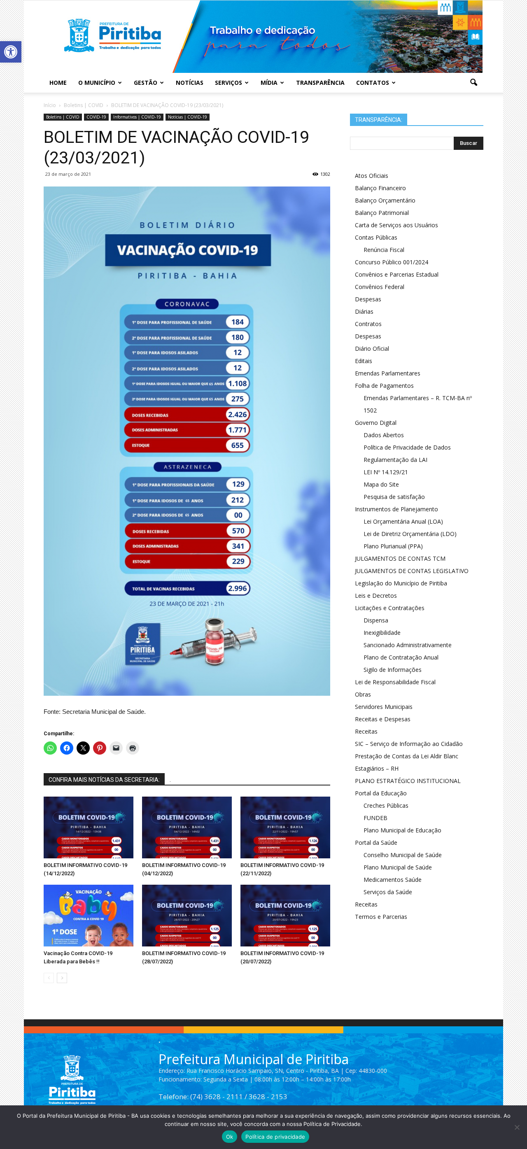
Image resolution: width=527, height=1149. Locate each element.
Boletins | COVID (62, 117)
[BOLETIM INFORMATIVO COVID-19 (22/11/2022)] (285, 827)
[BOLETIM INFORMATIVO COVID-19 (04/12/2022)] (187, 827)
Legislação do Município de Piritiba (401, 583)
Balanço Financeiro (380, 188)
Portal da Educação (381, 793)
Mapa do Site (381, 484)
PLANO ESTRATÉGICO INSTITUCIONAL (408, 781)
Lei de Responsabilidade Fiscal (395, 682)
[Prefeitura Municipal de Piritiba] (263, 36)
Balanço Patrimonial (382, 213)
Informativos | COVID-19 (137, 117)
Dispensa (376, 620)
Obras (363, 694)
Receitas (366, 731)
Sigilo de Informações (393, 670)
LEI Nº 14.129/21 (386, 472)
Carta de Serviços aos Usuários (396, 225)
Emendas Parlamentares (387, 373)
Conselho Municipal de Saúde (403, 855)
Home (58, 82)
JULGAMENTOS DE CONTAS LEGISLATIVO (412, 571)
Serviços (228, 82)
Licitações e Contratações (389, 608)
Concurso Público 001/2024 (391, 262)
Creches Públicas (386, 805)
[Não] (517, 1127)
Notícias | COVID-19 (187, 117)
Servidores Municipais (384, 707)
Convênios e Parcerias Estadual (396, 274)
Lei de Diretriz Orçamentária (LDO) (410, 534)
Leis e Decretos (376, 595)
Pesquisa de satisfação (394, 497)
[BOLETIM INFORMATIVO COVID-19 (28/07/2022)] (187, 915)
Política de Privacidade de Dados (407, 447)
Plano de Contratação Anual (401, 657)
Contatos (372, 82)
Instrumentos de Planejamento (396, 509)
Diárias (364, 311)
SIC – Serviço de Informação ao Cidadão (409, 744)
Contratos (368, 324)
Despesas (368, 299)
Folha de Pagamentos (384, 385)
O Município (96, 82)
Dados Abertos (384, 435)
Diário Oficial (372, 348)
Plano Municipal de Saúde (398, 867)
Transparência (320, 82)
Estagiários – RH (377, 768)
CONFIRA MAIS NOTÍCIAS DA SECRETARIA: (104, 779)
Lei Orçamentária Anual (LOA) (403, 521)
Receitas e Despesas (382, 719)
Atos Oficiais (371, 175)
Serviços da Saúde (388, 892)
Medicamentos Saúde (393, 879)
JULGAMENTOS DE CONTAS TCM (400, 558)
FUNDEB (375, 818)
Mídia (269, 82)
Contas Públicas (376, 237)
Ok (229, 1136)
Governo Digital (375, 423)
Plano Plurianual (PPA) (393, 546)
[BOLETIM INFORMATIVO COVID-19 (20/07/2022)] (285, 915)
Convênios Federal (379, 287)
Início (50, 105)
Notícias (189, 82)
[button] (10, 52)
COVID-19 (96, 117)
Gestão (145, 82)
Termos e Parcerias (381, 917)
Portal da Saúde (376, 842)
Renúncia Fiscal (384, 250)
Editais (363, 361)
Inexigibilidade (382, 632)
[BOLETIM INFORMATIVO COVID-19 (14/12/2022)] (88, 827)
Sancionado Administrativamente (408, 645)
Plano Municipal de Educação (402, 830)
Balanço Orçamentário (385, 200)
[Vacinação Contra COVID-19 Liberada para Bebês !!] (88, 915)
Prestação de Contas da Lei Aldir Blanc (406, 756)
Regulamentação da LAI (395, 460)
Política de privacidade (275, 1136)
